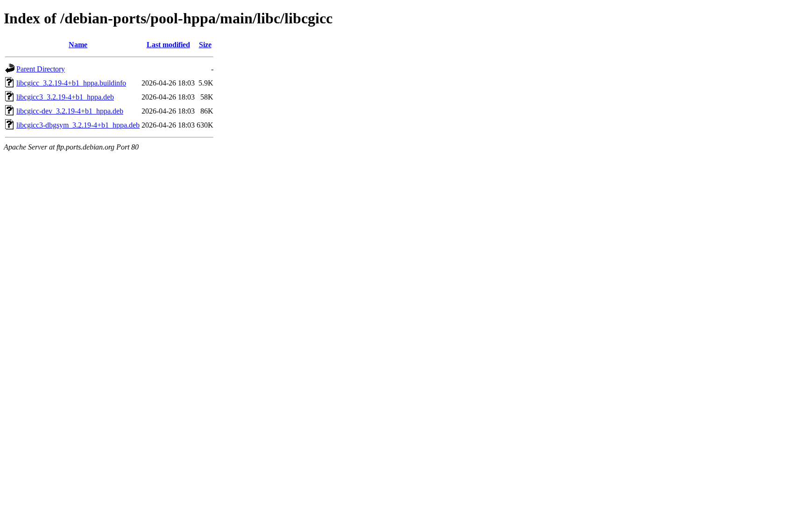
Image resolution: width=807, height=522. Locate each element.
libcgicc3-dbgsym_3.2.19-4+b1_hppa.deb (78, 125)
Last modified (168, 45)
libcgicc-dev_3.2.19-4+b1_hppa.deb (69, 111)
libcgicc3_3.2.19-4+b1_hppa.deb (65, 97)
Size (205, 45)
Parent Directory (40, 69)
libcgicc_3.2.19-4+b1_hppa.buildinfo (71, 83)
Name (78, 45)
